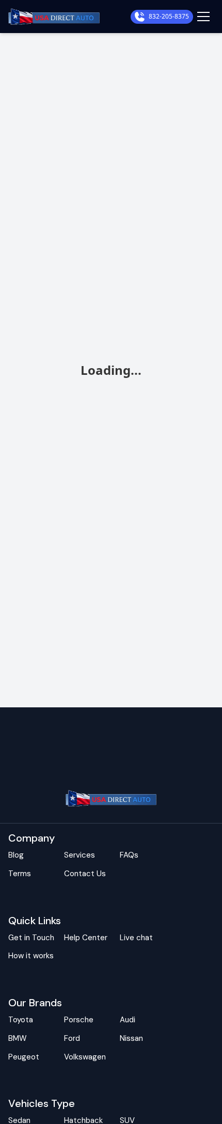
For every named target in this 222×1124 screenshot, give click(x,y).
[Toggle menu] (203, 16)
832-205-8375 (169, 16)
